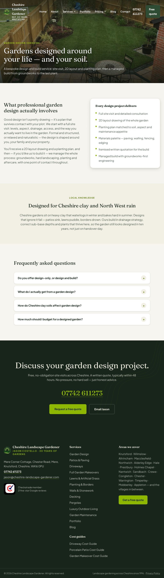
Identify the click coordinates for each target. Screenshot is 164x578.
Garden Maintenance (83, 515)
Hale (156, 462)
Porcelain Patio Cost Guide (87, 549)
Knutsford (125, 454)
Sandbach (139, 471)
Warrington (126, 480)
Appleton (140, 484)
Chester (139, 476)
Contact (125, 11)
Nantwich (125, 471)
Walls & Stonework (82, 490)
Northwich (125, 462)
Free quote (153, 11)
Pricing (99, 11)
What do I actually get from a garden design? (81, 291)
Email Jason (101, 409)
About (54, 11)
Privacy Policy (153, 573)
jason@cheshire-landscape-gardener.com (31, 477)
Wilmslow (139, 454)
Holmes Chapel (144, 467)
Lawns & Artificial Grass (84, 478)
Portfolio (85, 11)
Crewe (152, 471)
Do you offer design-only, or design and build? (81, 278)
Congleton (126, 476)
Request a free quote (67, 409)
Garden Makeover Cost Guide (89, 556)
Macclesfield (142, 458)
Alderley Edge (143, 462)
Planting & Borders (82, 484)
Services (68, 11)
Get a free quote (133, 500)
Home (42, 11)
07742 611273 (137, 11)
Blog (113, 11)
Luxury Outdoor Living (84, 509)
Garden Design (79, 454)
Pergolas (75, 502)
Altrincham (126, 458)
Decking (75, 496)
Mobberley (125, 484)
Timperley (141, 480)
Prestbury (126, 467)
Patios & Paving (79, 460)
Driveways (76, 466)
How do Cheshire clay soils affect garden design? (81, 305)
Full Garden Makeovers (84, 472)
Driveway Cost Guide (83, 543)
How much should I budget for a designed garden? (81, 319)
